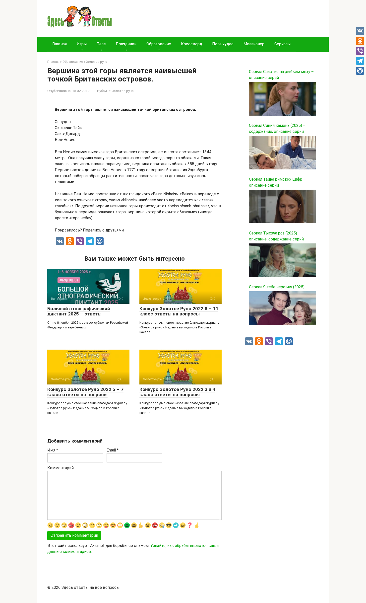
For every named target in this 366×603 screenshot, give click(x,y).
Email (113, 450)
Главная (59, 44)
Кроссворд (191, 44)
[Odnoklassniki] (360, 41)
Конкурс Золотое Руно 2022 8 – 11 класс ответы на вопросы (178, 311)
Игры (82, 44)
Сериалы (282, 44)
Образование (158, 44)
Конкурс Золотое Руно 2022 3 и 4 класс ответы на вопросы (177, 391)
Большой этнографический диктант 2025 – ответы (78, 311)
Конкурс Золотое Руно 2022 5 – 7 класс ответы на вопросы (85, 391)
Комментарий (60, 467)
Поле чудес (223, 44)
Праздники (126, 44)
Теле (101, 44)
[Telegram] (360, 61)
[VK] (360, 31)
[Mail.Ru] (360, 71)
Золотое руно (123, 91)
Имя (52, 450)
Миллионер (254, 44)
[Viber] (360, 51)
